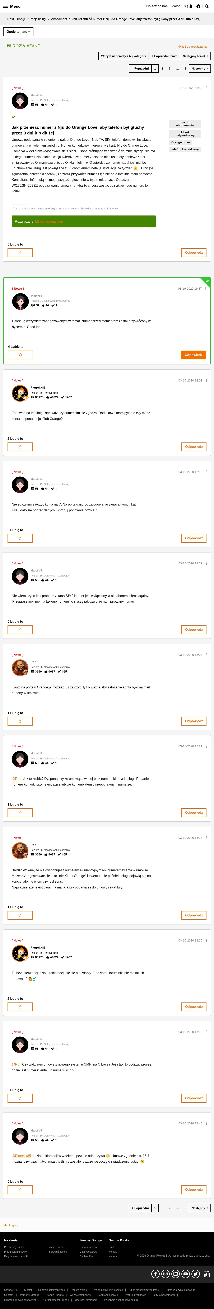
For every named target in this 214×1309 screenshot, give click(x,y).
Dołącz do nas (157, 6)
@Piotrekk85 (21, 1156)
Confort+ (9, 1295)
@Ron (16, 779)
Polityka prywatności (163, 1295)
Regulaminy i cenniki (16, 1256)
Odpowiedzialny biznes (51, 1290)
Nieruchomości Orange (56, 1300)
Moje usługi (38, 19)
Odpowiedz (194, 252)
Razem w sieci (79, 1290)
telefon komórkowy (185, 149)
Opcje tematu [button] (16, 31)
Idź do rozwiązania (194, 46)
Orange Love (180, 142)
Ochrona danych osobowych (20, 1300)
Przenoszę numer (14, 1247)
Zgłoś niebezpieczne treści (144, 1290)
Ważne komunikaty (80, 1295)
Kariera (113, 1256)
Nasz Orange (16, 19)
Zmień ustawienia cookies (108, 1290)
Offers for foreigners (86, 1300)
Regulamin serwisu (108, 1295)
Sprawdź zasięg (58, 1251)
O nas (112, 1247)
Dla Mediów (86, 1256)
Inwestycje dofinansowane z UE (121, 1300)
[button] (206, 88)
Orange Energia (55, 1295)
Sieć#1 (28, 1290)
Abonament (59, 19)
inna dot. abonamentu (185, 123)
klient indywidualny (185, 134)
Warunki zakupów (135, 1295)
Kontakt (113, 1251)
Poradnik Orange (29, 1295)
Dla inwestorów (88, 1251)
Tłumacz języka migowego (180, 1290)
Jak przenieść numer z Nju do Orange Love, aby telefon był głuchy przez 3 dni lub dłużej (78, 130)
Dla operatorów (88, 1247)
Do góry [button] (13, 1225)
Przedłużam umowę (15, 1251)
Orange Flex (11, 1290)
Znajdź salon (56, 1247)
